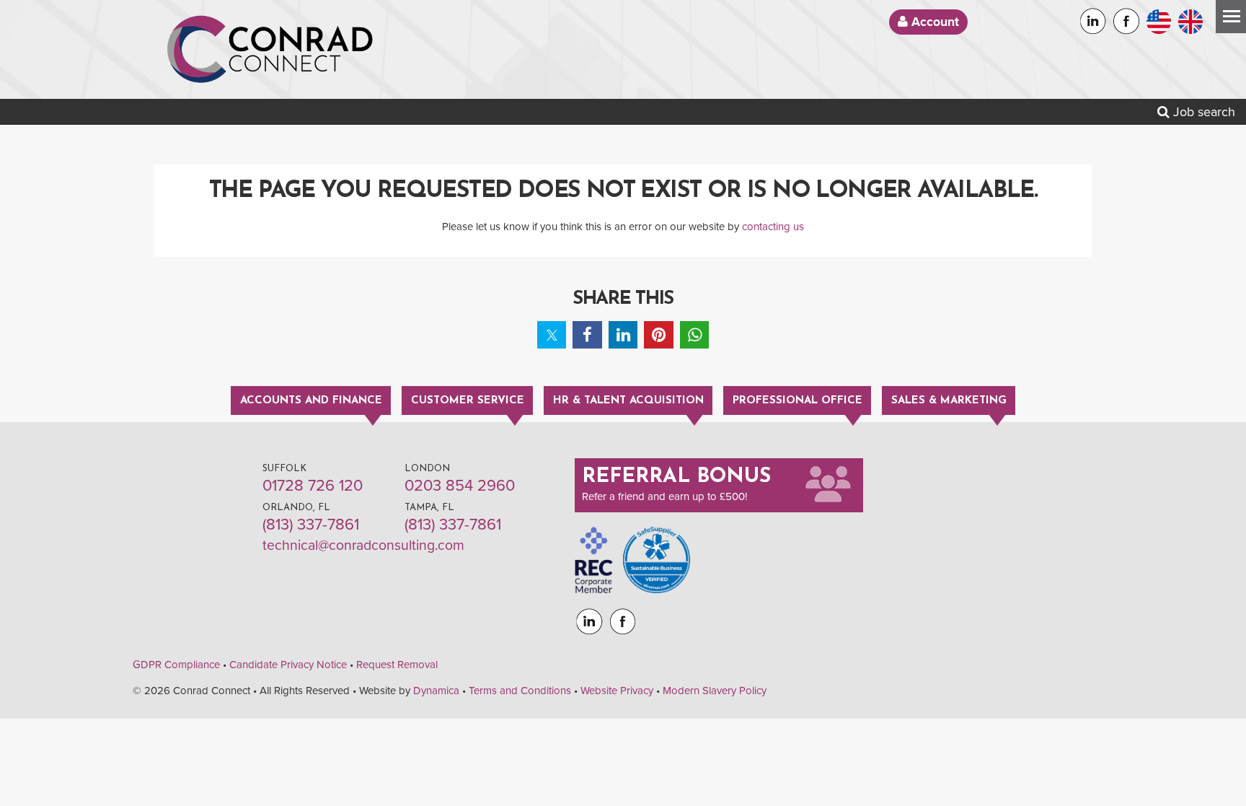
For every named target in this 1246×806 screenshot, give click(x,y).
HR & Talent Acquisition (628, 400)
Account (933, 22)
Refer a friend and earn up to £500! (664, 496)
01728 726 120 (312, 485)
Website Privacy (616, 690)
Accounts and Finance (311, 400)
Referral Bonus (676, 477)
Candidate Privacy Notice (288, 664)
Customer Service (467, 400)
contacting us (773, 226)
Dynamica (436, 690)
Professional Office (797, 400)
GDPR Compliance (176, 664)
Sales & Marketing (949, 400)
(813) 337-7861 (310, 524)
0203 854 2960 (460, 485)
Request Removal (397, 664)
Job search (1202, 112)
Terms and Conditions (520, 690)
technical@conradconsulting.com (363, 545)
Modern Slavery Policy (714, 690)
